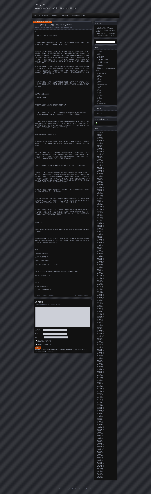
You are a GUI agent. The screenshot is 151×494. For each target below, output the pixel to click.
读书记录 (99, 97)
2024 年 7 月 (100, 157)
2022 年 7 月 (100, 195)
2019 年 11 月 (100, 241)
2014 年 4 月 (100, 344)
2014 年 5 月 (100, 343)
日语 (98, 83)
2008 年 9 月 (100, 449)
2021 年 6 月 (100, 214)
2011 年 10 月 (100, 391)
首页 (35, 15)
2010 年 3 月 (100, 421)
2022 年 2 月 (100, 203)
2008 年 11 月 (100, 446)
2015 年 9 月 (100, 317)
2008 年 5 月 (100, 456)
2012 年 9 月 (100, 374)
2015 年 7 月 (100, 321)
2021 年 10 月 (100, 209)
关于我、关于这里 (43, 15)
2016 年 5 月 (100, 305)
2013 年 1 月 (100, 368)
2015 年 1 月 (100, 330)
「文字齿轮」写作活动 (102, 62)
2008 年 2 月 (100, 460)
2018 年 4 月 (100, 269)
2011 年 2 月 (100, 404)
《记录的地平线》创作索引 (78, 15)
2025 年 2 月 (100, 146)
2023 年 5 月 (100, 179)
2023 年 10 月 (100, 172)
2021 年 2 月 (100, 220)
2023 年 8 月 (100, 175)
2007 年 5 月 (100, 474)
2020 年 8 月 (100, 228)
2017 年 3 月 (100, 289)
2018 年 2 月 (100, 272)
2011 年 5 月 (100, 399)
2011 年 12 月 (100, 388)
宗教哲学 (99, 75)
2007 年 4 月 (100, 476)
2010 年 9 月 (100, 412)
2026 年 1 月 (100, 139)
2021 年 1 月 (100, 222)
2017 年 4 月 (100, 288)
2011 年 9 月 (100, 393)
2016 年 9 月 (100, 299)
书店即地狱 (99, 64)
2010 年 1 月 (100, 424)
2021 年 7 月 (100, 212)
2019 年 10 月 (100, 242)
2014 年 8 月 (100, 338)
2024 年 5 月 (100, 161)
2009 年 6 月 (100, 435)
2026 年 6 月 (100, 135)
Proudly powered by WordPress (67, 488)
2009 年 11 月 (100, 427)
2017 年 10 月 (100, 278)
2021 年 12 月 (100, 206)
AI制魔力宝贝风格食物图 (103, 27)
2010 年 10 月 (100, 410)
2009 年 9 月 (100, 430)
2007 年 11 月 (100, 465)
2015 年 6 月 (100, 322)
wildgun (41, 21)
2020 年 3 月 (100, 234)
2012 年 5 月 (100, 380)
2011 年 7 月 (100, 396)
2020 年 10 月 (100, 226)
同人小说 (53, 27)
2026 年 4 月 (100, 137)
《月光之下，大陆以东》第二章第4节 (80, 295)
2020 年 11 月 (100, 225)
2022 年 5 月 (100, 198)
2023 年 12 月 (100, 168)
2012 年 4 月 (100, 382)
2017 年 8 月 (100, 281)
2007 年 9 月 (100, 468)
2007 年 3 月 (100, 477)
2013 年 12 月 (100, 350)
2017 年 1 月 (100, 292)
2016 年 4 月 (100, 306)
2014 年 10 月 (100, 335)
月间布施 (99, 86)
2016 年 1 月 (100, 311)
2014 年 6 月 (100, 341)
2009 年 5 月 (100, 437)
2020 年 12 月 (100, 223)
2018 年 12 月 (100, 258)
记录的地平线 (43, 27)
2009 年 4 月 (100, 438)
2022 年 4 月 (100, 200)
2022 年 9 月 (100, 192)
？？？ (40, 5)
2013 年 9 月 (100, 355)
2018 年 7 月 (100, 264)
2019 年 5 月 (100, 250)
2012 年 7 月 (100, 377)
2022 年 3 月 (100, 201)
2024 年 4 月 (100, 162)
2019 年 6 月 (100, 248)
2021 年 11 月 (100, 208)
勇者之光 (99, 67)
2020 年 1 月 (100, 237)
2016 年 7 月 (100, 302)
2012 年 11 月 (100, 371)
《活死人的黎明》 (101, 61)
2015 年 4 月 (100, 325)
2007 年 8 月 (100, 470)
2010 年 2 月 (100, 423)
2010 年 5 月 (100, 418)
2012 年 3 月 (100, 383)
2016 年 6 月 (100, 303)
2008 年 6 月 (100, 454)
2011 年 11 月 (100, 390)
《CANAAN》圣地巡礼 (102, 59)
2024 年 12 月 (100, 150)
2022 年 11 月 (100, 189)
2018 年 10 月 (100, 261)
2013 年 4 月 (100, 363)
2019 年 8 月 (100, 245)
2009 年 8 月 (100, 432)
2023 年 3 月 (100, 182)
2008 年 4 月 (100, 457)
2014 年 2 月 (100, 347)
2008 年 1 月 (100, 462)
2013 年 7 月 (100, 358)
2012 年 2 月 (100, 385)
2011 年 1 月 (100, 405)
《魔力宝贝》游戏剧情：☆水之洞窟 (105, 35)
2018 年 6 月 (100, 266)
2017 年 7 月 (100, 283)
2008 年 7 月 (100, 452)
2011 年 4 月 (100, 401)
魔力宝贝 (99, 101)
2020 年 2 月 (100, 236)
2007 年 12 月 (100, 463)
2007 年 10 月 (100, 466)
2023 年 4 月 (100, 181)
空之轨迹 (99, 92)
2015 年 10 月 (100, 316)
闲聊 (98, 100)
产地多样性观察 (101, 65)
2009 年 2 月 (100, 441)
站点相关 (99, 94)
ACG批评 (99, 114)
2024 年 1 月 (100, 167)
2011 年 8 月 (100, 394)
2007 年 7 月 (100, 471)
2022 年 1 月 (100, 204)
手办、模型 (99, 76)
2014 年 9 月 (100, 336)
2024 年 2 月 (100, 165)
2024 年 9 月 (100, 154)
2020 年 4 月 (100, 233)
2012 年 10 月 (100, 372)
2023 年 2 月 (100, 184)
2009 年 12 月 (100, 426)
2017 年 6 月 (100, 284)
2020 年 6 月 (100, 230)
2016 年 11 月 (100, 295)
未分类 (98, 87)
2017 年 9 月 (100, 280)
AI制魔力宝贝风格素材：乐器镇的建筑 (106, 33)
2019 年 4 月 (100, 252)
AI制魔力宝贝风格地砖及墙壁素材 (105, 28)
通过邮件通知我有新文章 (44, 344)
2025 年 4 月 (100, 143)
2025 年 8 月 (100, 142)
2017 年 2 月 (100, 291)
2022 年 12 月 (100, 187)
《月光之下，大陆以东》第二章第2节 (45, 295)
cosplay (99, 54)
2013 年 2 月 (100, 366)
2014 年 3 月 (100, 346)
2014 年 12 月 (100, 332)
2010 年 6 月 (100, 416)
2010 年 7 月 (100, 415)
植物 (98, 89)
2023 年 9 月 (100, 173)
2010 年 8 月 (100, 413)
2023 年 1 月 (100, 186)
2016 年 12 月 (100, 294)
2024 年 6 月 (100, 159)
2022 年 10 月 (100, 190)
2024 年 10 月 (100, 153)
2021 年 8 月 (100, 211)
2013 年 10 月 (100, 354)
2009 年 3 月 (100, 440)
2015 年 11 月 (100, 314)
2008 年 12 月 (100, 445)
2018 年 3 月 (100, 270)
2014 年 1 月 (100, 349)
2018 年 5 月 (100, 267)
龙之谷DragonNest (101, 103)
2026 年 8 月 (100, 132)
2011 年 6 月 (100, 397)
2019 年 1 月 (100, 256)
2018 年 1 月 (100, 274)
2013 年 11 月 (100, 352)
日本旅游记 (99, 81)
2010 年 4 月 (100, 419)
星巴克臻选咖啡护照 (102, 84)
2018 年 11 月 (100, 259)
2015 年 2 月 (100, 328)
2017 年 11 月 (100, 277)
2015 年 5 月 (100, 324)
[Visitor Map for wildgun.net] (96, 123)
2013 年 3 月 (100, 365)
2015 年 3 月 (100, 327)
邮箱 (36, 333)
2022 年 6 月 (100, 197)
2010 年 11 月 (100, 408)
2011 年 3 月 (100, 402)
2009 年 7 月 (100, 434)
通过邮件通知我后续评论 (44, 341)
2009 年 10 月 (100, 429)
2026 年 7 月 (100, 134)
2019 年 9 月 (100, 244)
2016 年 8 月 (100, 300)
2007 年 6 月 (100, 473)
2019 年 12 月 (100, 239)
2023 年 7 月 (100, 176)
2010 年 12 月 (100, 407)
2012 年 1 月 (100, 386)
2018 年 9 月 (100, 263)
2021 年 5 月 (100, 215)
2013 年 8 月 (100, 357)
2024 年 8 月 (100, 156)
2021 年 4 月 (100, 217)
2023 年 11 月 (100, 170)
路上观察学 (99, 98)
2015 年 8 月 (100, 319)
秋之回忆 (99, 90)
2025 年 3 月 (100, 145)
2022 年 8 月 (100, 193)
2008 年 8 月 (100, 451)
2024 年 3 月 (100, 164)
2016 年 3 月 (100, 308)
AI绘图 (98, 53)
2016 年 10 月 (100, 297)
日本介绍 (99, 79)
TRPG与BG (100, 57)
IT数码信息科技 (100, 56)
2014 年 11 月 (100, 333)
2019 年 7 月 (100, 247)
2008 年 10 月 (100, 448)
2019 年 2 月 (100, 255)
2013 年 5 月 (100, 361)
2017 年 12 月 (100, 275)
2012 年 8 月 (100, 375)
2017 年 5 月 (100, 286)
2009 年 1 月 (100, 443)
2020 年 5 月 (100, 231)
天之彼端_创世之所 (101, 73)
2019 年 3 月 (100, 253)
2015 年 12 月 (100, 313)
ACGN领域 (99, 51)
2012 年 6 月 (100, 379)
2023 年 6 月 (100, 178)
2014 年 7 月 (100, 339)
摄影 (98, 78)
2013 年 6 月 (100, 360)
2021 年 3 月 (100, 219)
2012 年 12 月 (100, 369)
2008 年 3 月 (100, 459)
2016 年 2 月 (100, 310)
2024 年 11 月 (100, 151)
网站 (36, 337)
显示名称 (37, 330)
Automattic (89, 488)
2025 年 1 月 (100, 148)
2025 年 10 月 (100, 140)
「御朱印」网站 (65, 15)
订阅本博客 (54, 15)
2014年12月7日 (48, 21)
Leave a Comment (67, 27)
